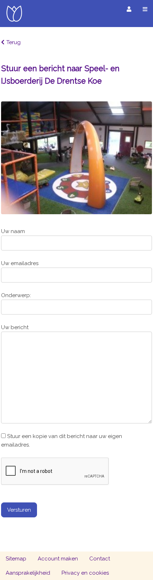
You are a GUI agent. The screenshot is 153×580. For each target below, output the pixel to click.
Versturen (19, 510)
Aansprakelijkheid (28, 573)
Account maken (58, 558)
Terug (13, 42)
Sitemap (16, 558)
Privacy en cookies (85, 573)
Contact (99, 558)
